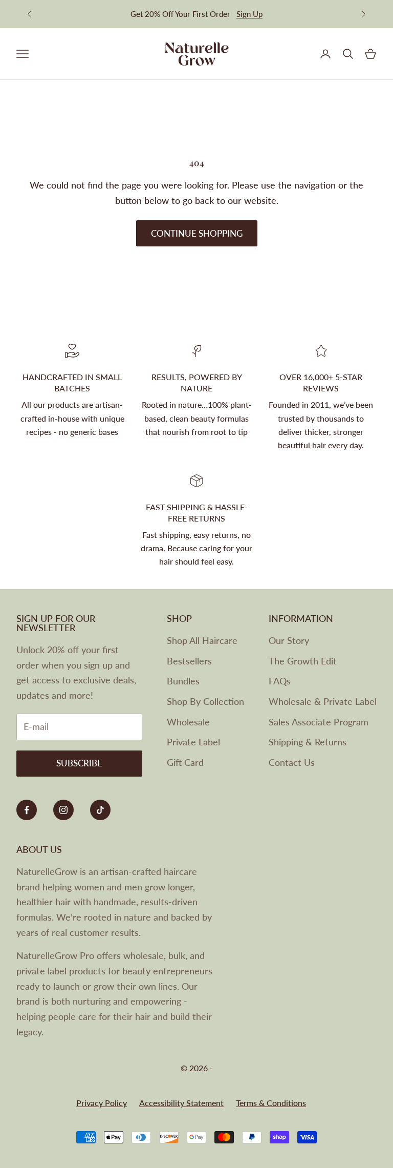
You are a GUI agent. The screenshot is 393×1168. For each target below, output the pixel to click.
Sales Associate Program (318, 721)
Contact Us (292, 762)
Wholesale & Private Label (323, 701)
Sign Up (249, 13)
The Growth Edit (303, 660)
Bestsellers (189, 660)
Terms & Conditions (271, 1103)
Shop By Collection (205, 701)
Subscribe (79, 763)
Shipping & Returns (307, 741)
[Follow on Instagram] (63, 810)
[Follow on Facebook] (26, 810)
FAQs (280, 680)
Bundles (183, 680)
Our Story (289, 640)
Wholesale (188, 721)
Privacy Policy (101, 1103)
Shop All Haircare (202, 640)
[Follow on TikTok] (100, 810)
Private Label (193, 741)
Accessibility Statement (181, 1103)
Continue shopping (197, 233)
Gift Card (185, 762)
